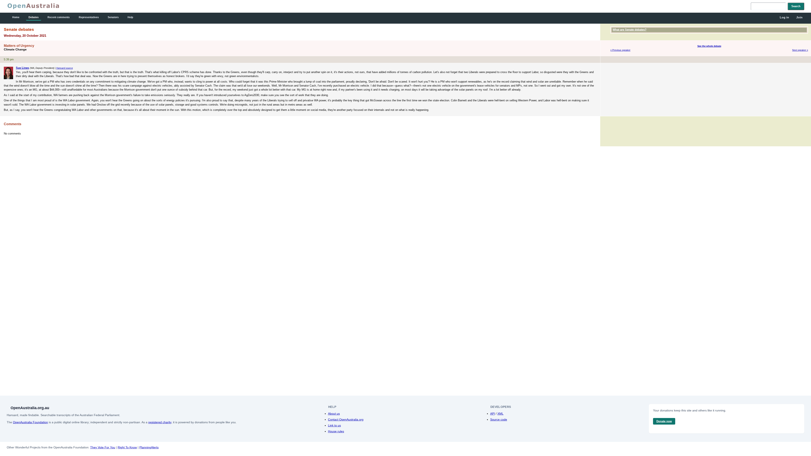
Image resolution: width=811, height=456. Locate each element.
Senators (113, 17)
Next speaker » (800, 50)
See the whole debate (709, 46)
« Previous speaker (620, 50)
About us (334, 413)
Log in (784, 17)
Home (15, 17)
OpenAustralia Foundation (30, 422)
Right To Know (127, 447)
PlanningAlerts (149, 447)
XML (500, 413)
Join (799, 17)
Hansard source (64, 68)
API (492, 413)
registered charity (159, 422)
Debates (34, 17)
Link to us (334, 425)
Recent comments (59, 17)
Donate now (664, 421)
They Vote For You (102, 447)
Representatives (89, 17)
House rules (336, 431)
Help (130, 17)
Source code (498, 419)
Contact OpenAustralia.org (345, 419)
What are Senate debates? (629, 29)
